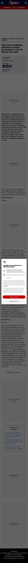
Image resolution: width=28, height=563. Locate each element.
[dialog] (14, 281)
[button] (14, 278)
